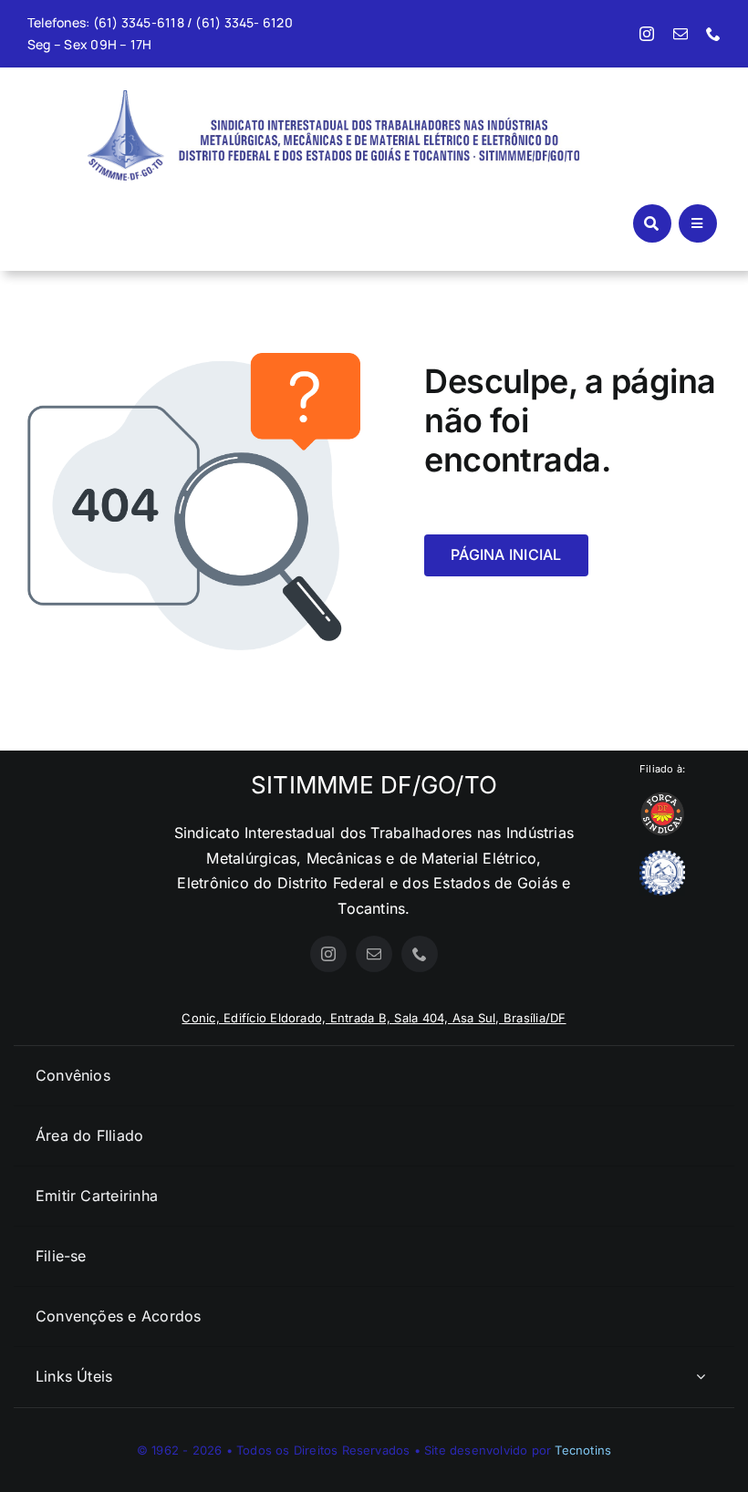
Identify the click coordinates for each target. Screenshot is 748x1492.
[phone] (713, 33)
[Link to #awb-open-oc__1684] (698, 223)
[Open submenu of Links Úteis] (700, 1376)
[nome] (377, 112)
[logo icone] (126, 97)
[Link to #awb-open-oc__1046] (652, 223)
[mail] (680, 33)
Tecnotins (583, 1450)
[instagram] (646, 33)
